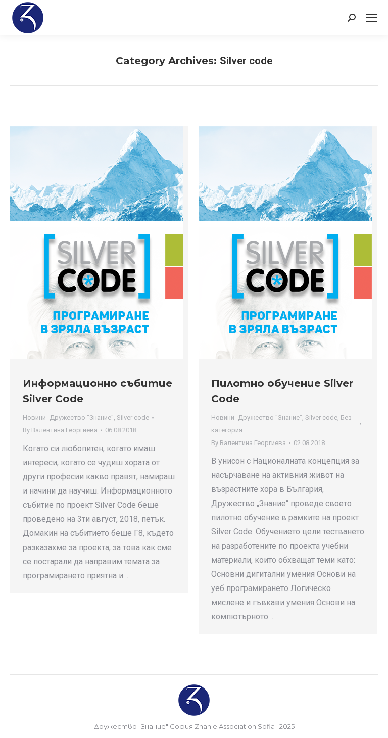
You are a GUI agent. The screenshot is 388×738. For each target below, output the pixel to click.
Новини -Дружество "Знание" (68, 417)
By (60, 430)
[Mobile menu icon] (372, 18)
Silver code (133, 417)
